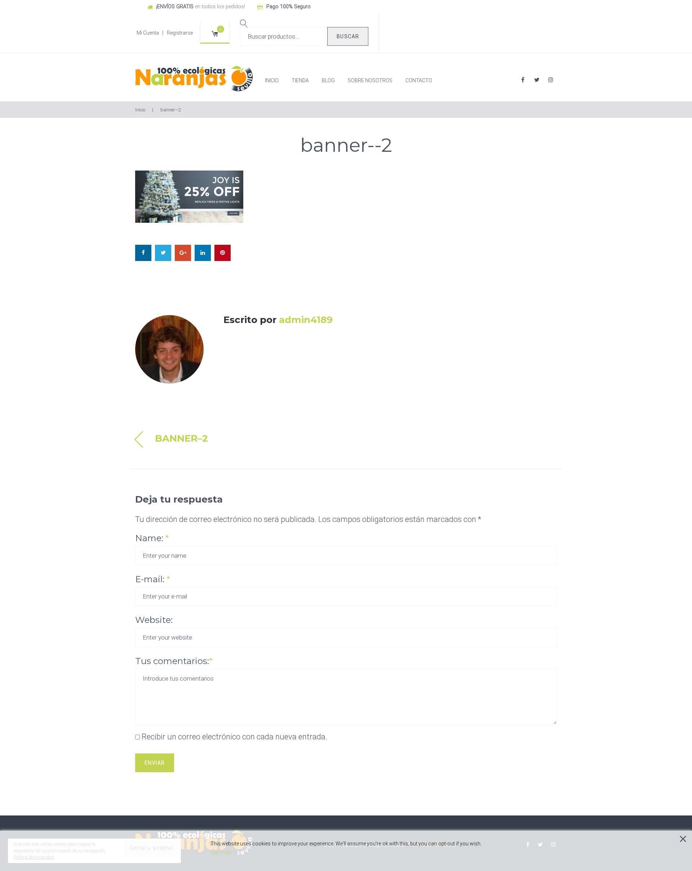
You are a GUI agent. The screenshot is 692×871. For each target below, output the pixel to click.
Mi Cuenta (148, 33)
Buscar (348, 36)
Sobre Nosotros (370, 80)
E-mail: (152, 579)
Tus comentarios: (173, 661)
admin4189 (306, 320)
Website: (154, 620)
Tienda (300, 80)
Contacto (418, 80)
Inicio (272, 80)
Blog (328, 80)
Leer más (220, 852)
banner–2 (181, 438)
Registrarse (180, 33)
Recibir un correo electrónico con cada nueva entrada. (234, 736)
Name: (152, 538)
